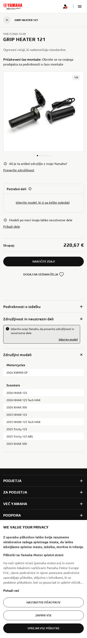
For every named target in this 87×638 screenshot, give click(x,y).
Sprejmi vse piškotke (43, 628)
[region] (43, 579)
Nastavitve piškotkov (44, 602)
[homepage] (12, 6)
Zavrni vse (43, 615)
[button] (80, 6)
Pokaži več (11, 590)
